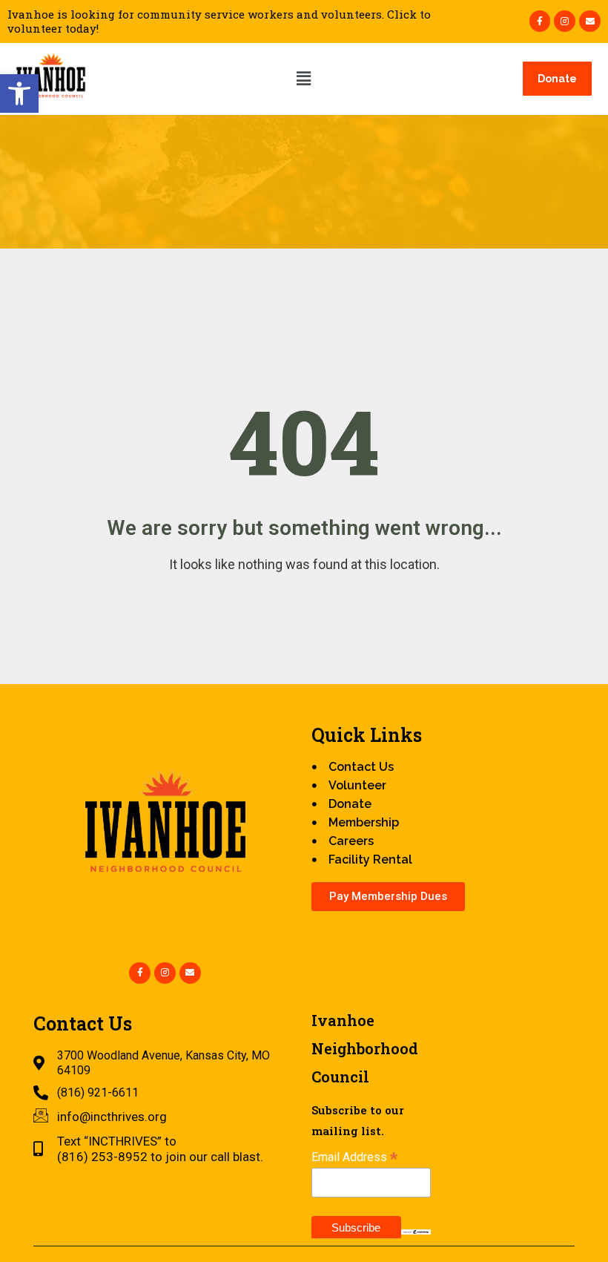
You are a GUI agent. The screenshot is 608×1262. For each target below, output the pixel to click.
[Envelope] (590, 21)
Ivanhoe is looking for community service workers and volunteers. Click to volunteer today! (219, 21)
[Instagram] (564, 21)
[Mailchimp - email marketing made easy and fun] (416, 1231)
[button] (19, 93)
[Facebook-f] (540, 21)
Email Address (354, 1157)
